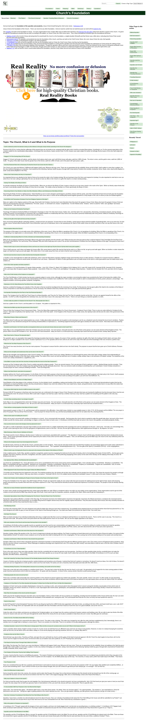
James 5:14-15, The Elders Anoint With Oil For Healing (18, 617)
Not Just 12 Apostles (135, 100)
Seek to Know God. (9, 601)
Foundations (49, 8)
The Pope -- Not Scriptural (134, 116)
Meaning (65, 8)
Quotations (97, 8)
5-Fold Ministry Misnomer (134, 84)
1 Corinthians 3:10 (12, 42)
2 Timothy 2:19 (11, 45)
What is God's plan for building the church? (15, 415)
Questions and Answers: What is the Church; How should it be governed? (23, 538)
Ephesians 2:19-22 (12, 39)
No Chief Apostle (134, 112)
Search (118, 3)
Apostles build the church (135, 61)
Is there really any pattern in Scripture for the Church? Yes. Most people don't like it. (26, 300)
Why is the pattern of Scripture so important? (16, 703)
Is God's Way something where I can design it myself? (18, 399)
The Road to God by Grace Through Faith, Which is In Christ (20, 642)
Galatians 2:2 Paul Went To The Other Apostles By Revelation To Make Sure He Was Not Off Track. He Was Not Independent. (37, 583)
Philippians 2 (133, 141)
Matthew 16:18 (11, 36)
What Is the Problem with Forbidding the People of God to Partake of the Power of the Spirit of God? (31, 478)
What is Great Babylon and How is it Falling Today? (18, 379)
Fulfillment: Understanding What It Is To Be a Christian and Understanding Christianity (27, 236)
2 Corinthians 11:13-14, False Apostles (14, 548)
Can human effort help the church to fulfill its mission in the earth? (21, 389)
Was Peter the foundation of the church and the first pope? (19, 593)
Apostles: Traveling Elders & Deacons (54, 18)
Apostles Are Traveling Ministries (135, 73)
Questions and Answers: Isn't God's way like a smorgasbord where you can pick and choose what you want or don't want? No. (38, 327)
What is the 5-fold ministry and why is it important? (17, 174)
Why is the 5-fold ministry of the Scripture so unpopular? (19, 274)
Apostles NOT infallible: (134, 42)
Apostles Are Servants (133, 68)
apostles (8, 31)
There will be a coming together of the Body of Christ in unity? (20, 407)
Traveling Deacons (135, 77)
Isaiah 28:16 (10, 43)
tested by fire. (97, 29)
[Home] (5, 4)
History (89, 8)
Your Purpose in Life (9, 662)
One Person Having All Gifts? (135, 132)
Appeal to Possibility (135, 154)
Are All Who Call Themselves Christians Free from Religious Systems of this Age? (26, 199)
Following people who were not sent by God (16, 575)
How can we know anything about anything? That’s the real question (63, 136)
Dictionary (80, 8)
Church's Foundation (72, 18)
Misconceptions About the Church (13, 228)
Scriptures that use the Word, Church (14, 634)
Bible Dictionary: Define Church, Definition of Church (18, 432)
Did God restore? (134, 35)
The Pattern (22, 18)
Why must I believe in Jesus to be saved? (15, 678)
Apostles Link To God (136, 64)
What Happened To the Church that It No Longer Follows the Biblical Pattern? (25, 469)
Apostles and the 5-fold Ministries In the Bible (16, 711)
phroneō (132, 145)
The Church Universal (34, 18)
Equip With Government (133, 51)
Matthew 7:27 (11, 48)
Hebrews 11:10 (11, 40)
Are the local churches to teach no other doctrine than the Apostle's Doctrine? (25, 254)
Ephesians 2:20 (78, 26)
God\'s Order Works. (9, 609)
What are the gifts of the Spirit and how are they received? (19, 218)
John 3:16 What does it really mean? (14, 670)
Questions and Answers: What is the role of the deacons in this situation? (23, 530)
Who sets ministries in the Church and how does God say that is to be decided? (25, 522)
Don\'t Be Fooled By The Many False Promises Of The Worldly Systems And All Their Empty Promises (31, 558)
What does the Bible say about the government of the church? (20, 307)
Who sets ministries (135, 92)
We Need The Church (10, 514)
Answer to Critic (134, 151)
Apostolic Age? (134, 120)
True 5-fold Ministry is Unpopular (135, 88)
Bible (73, 8)
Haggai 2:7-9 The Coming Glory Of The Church (17, 156)
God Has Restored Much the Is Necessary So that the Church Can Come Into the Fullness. (28, 164)
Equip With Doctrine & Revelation (135, 47)
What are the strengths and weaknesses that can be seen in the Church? (23, 351)
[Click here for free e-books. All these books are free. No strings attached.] (57, 104)
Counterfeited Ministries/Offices (134, 104)
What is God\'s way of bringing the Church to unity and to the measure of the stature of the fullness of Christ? (33, 450)
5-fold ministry (134, 80)
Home (57, 8)
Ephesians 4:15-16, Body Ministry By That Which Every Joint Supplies (22, 284)
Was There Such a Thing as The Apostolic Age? (17, 335)
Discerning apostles (135, 39)
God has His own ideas (86, 31)
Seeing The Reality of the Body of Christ (15, 182)
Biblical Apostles (134, 32)
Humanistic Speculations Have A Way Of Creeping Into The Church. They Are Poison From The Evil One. (32, 496)
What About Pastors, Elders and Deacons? (15, 317)
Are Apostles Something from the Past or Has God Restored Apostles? (23, 292)
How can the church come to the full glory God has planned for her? (22, 424)
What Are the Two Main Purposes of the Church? (17, 343)
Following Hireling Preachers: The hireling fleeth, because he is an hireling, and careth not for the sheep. (32, 566)
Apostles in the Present (134, 124)
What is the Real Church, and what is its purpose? (17, 371)
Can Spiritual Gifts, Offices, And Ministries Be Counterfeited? (20, 460)
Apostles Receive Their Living (134, 96)
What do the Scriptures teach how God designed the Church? (20, 442)
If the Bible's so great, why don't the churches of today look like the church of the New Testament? (30, 361)
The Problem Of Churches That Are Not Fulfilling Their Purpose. (21, 652)
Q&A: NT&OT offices (135, 128)
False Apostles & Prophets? (134, 108)
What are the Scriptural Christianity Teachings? (16, 209)
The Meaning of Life (9, 505)
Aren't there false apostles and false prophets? (16, 264)
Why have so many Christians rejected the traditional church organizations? (24, 487)
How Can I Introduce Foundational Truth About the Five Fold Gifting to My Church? (26, 695)
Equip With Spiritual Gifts (135, 56)
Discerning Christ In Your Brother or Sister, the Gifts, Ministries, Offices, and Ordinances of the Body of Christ (33, 191)
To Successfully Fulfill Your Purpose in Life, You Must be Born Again (22, 686)
